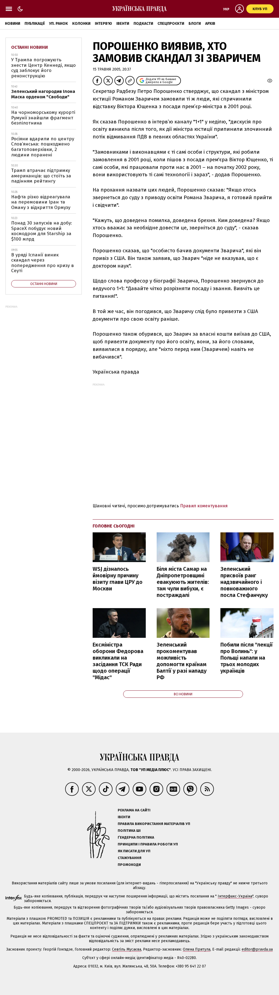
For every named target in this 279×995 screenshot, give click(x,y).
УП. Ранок (58, 23)
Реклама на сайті (134, 810)
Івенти (122, 23)
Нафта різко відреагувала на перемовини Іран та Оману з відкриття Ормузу (40, 202)
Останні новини (29, 47)
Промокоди (129, 865)
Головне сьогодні (114, 526)
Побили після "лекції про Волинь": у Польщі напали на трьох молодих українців (246, 657)
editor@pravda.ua (257, 949)
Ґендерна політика (136, 837)
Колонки (81, 23)
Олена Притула (196, 949)
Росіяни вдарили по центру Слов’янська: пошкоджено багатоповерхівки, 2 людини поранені (42, 147)
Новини (12, 23)
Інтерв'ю (103, 23)
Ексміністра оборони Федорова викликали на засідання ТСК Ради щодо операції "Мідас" (118, 661)
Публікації (35, 23)
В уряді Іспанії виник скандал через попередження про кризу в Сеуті (42, 263)
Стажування (129, 858)
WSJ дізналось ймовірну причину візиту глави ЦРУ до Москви (117, 579)
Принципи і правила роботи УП (148, 844)
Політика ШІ (129, 831)
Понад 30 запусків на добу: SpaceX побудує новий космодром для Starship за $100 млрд (41, 231)
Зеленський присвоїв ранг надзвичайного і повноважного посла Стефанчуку (244, 582)
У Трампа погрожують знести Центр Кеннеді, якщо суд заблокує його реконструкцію (43, 68)
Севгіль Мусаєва (126, 949)
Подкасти (143, 23)
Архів (210, 23)
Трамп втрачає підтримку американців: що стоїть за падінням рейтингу (41, 176)
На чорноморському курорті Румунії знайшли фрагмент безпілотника (43, 118)
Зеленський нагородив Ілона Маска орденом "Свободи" (43, 94)
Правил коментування (204, 505)
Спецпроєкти (170, 23)
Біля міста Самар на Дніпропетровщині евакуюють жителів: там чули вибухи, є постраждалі (183, 582)
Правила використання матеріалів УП (154, 824)
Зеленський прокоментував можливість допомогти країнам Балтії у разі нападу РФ (182, 661)
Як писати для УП (134, 851)
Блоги (195, 23)
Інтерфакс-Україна (235, 896)
